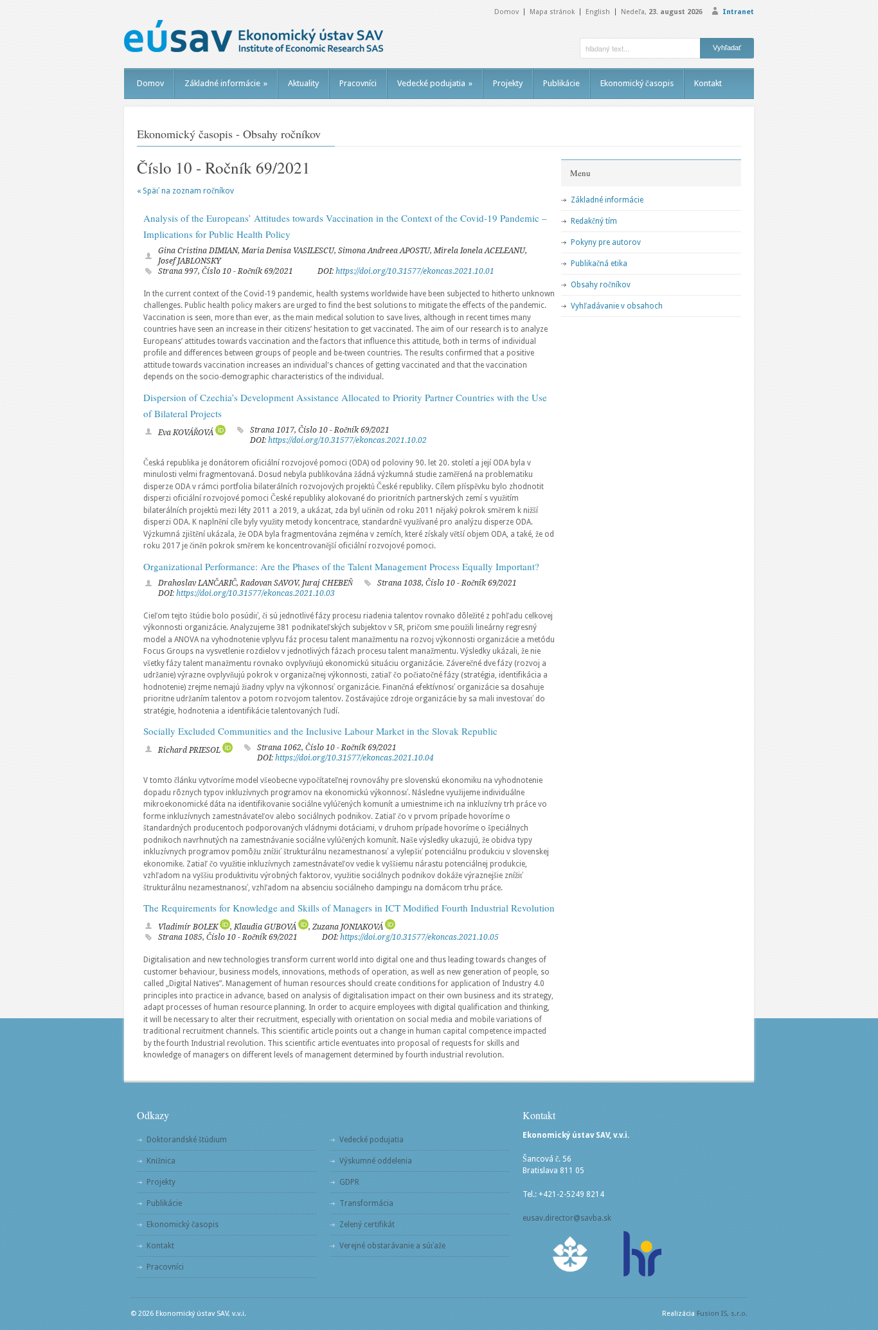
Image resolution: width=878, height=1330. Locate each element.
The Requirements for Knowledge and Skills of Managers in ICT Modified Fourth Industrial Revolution (349, 907)
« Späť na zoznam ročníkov (185, 190)
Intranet (738, 12)
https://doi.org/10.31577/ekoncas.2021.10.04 (354, 757)
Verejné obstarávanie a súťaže (392, 1245)
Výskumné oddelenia (375, 1160)
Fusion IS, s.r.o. (722, 1313)
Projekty (508, 83)
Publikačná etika (599, 263)
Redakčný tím (594, 221)
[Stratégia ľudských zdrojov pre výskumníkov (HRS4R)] (641, 1254)
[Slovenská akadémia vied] (570, 1254)
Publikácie (561, 83)
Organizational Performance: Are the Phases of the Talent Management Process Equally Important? (341, 566)
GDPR (349, 1182)
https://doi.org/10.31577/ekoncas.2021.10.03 (255, 593)
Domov (506, 11)
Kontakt (708, 83)
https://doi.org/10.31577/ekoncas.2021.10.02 (347, 440)
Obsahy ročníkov (601, 284)
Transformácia (366, 1203)
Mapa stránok (552, 11)
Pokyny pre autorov (606, 242)
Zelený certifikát (367, 1224)
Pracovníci (358, 83)
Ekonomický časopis (637, 83)
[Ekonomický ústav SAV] (253, 36)
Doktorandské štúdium (187, 1139)
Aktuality (303, 83)
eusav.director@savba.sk (567, 1218)
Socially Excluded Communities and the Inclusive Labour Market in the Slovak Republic (320, 730)
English (598, 11)
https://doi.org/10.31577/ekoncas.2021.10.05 (419, 937)
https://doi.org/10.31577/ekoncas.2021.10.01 (415, 271)
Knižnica (161, 1160)
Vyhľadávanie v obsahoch (617, 305)
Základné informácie (225, 83)
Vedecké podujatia (434, 83)
